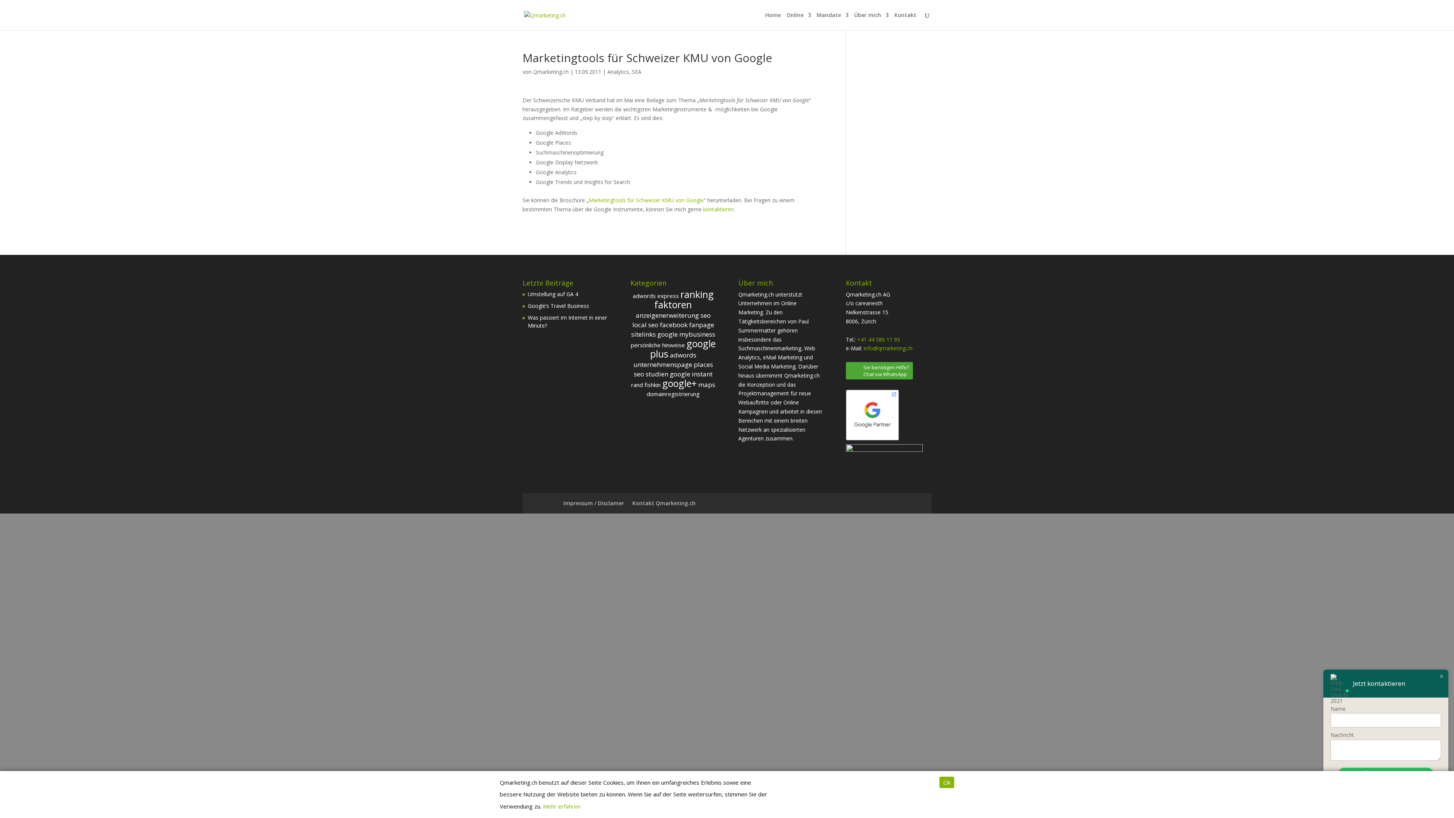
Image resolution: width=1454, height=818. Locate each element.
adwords (683, 355)
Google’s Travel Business (558, 305)
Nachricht (1342, 734)
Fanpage (701, 324)
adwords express (656, 296)
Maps (706, 384)
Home (773, 15)
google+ (679, 383)
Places (703, 364)
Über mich (867, 15)
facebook (674, 324)
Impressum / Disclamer (593, 503)
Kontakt (905, 15)
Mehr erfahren (561, 806)
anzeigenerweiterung (667, 315)
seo (705, 315)
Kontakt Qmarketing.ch (664, 503)
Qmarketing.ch (551, 71)
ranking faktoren (684, 299)
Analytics (618, 71)
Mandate (829, 15)
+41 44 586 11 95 (878, 339)
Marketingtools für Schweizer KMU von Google (646, 200)
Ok (946, 782)
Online (794, 15)
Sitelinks (643, 334)
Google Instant (691, 374)
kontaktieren (718, 209)
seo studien (651, 374)
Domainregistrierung (673, 394)
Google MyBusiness (686, 334)
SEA (636, 71)
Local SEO (645, 324)
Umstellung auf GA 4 (553, 294)
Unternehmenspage (662, 364)
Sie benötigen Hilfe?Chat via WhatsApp (886, 371)
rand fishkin (646, 385)
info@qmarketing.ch (888, 348)
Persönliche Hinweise (658, 345)
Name (1338, 708)
